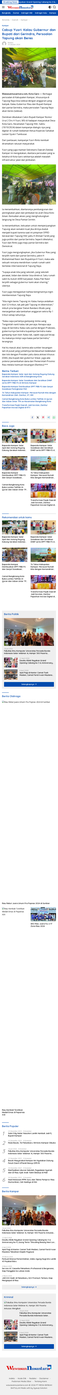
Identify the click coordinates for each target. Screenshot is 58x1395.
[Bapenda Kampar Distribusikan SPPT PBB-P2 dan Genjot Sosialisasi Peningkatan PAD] (14, 463)
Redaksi (10, 43)
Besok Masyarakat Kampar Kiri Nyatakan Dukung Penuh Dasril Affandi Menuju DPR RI (30, 1161)
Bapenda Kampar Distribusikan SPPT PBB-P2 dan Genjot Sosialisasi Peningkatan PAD (27, 387)
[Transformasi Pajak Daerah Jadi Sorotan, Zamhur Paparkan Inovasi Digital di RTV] (43, 491)
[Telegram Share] (49, 417)
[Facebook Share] (32, 417)
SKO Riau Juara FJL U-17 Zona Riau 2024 (41, 925)
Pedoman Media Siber (21, 1381)
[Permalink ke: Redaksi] (4, 43)
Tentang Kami (40, 1381)
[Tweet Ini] (38, 417)
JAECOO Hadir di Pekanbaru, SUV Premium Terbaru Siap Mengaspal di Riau (27, 1279)
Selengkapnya (28, 684)
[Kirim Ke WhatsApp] (54, 417)
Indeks (12, 1378)
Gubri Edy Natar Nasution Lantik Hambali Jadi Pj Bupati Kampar (30, 1134)
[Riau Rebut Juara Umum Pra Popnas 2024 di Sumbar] (29, 801)
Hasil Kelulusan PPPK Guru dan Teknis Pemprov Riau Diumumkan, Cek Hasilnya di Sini (31, 1180)
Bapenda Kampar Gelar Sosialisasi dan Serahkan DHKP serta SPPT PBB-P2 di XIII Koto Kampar (27, 381)
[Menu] (4, 7)
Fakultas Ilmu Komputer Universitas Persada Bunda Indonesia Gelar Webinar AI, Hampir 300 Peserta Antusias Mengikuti (27, 652)
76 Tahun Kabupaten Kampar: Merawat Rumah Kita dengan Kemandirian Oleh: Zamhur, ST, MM (29, 394)
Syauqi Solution (40, 1388)
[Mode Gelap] (50, 7)
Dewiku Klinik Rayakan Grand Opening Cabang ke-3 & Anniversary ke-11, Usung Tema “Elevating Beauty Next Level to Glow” (36, 661)
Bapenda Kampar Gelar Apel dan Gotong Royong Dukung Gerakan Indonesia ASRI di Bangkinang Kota (28, 375)
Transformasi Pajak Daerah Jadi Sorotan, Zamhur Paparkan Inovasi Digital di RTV (25, 406)
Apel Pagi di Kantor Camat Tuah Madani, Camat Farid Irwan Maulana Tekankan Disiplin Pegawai (36, 673)
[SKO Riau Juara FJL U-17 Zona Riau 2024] (43, 914)
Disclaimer (44, 1378)
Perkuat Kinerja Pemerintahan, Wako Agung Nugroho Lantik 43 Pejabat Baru (29, 1260)
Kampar (5, 25)
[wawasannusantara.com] (20, 7)
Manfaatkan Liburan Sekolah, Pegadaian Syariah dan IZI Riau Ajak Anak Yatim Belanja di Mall (30, 1171)
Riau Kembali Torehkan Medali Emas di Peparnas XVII (13, 1112)
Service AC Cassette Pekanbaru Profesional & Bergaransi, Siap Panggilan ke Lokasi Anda (28, 1269)
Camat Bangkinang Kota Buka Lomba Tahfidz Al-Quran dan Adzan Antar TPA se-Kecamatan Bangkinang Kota (27, 400)
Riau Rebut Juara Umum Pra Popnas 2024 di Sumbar (26, 903)
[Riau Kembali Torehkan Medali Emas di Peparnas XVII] (14, 1007)
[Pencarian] (54, 7)
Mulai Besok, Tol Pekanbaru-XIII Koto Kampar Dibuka (32, 1143)
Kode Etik (22, 1378)
